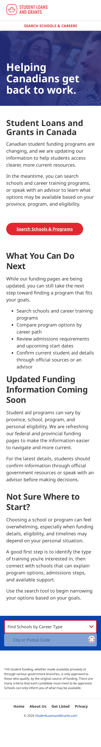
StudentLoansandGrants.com (56, 715)
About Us (38, 706)
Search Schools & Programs (45, 229)
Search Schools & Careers (50, 25)
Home (18, 706)
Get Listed (61, 706)
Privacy (81, 706)
